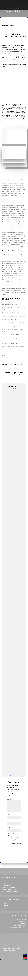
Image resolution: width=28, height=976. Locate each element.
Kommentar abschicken (16, 843)
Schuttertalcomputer (9, 950)
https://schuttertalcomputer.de (12, 891)
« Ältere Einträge (7, 775)
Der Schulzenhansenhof (10, 599)
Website (9, 827)
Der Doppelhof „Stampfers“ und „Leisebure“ (12, 412)
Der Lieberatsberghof (10, 524)
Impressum (5, 905)
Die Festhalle (8, 750)
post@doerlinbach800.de (10, 889)
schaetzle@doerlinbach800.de (18, 927)
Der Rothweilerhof (9, 490)
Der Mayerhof (8, 562)
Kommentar (10, 799)
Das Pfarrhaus (8, 713)
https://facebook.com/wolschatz (18, 929)
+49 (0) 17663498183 (10, 887)
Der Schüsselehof (9, 637)
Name (8, 814)
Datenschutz (6, 907)
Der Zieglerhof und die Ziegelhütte (13, 452)
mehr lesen (7, 428)
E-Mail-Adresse (11, 821)
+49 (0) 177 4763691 (21, 925)
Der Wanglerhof (8, 674)
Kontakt (5, 903)
